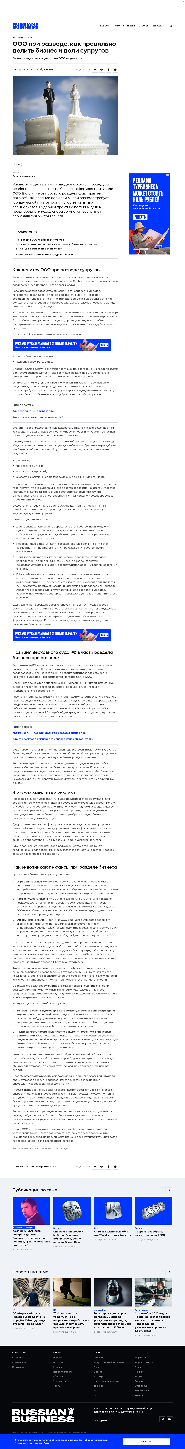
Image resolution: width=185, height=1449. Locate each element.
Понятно (146, 1442)
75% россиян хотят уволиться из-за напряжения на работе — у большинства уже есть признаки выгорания (71, 1320)
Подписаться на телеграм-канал (34, 1166)
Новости (105, 26)
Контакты (18, 1367)
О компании (19, 1362)
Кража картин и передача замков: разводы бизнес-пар (49, 733)
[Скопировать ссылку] (115, 70)
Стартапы (141, 1386)
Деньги (139, 1367)
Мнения (131, 26)
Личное (139, 1372)
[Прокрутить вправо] (169, 1190)
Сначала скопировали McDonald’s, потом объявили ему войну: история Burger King (68, 1236)
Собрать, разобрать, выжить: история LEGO (150, 1233)
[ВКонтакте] (170, 1419)
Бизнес (29, 38)
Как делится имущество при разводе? (38, 417)
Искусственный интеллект (110, 1362)
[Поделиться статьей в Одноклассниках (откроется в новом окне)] (108, 70)
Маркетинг (141, 1358)
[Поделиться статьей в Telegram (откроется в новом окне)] (95, 70)
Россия (139, 1381)
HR (95, 1391)
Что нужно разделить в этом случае (40, 249)
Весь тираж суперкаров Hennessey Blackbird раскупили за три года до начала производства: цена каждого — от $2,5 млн (112, 1320)
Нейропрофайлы (63, 1372)
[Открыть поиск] (170, 25)
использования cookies (69, 1440)
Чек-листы (59, 1381)
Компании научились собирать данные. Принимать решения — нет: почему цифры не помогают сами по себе (31, 1238)
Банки (97, 1367)
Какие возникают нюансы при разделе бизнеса (44, 255)
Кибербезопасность (106, 1381)
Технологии (142, 1391)
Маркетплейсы (144, 1362)
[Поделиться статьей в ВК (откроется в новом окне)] (102, 70)
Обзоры (143, 26)
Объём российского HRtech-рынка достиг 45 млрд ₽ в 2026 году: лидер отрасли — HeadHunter (30, 1318)
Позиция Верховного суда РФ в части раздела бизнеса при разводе (56, 244)
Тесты (57, 1386)
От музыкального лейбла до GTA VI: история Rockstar (112, 1233)
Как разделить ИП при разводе (33, 411)
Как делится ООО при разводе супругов (40, 240)
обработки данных (96, 1440)
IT (95, 1395)
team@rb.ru (101, 1421)
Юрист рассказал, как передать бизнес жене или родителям (53, 739)
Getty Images (61, 1148)
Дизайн (98, 1386)
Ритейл (139, 1376)
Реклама (99, 1358)
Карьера (99, 1376)
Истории (119, 26)
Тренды (139, 1395)
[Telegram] (162, 1419)
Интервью (157, 26)
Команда (17, 1358)
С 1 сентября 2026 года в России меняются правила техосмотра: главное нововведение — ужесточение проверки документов (152, 1322)
